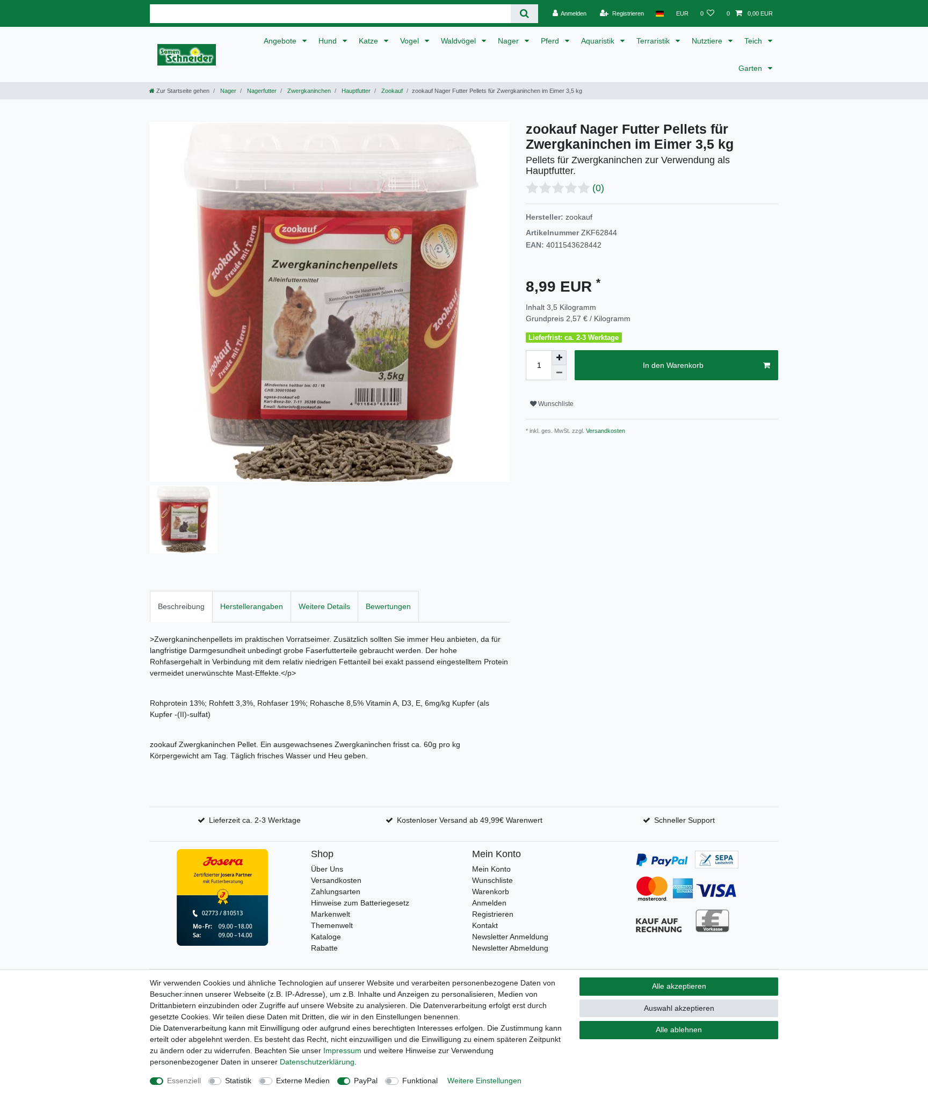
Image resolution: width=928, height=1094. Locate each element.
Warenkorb (490, 891)
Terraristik (654, 41)
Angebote (281, 41)
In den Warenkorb (673, 365)
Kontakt (485, 925)
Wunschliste (555, 404)
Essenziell (184, 1080)
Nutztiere (708, 41)
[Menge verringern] (559, 372)
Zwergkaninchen (308, 91)
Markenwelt (330, 914)
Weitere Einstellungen (484, 1080)
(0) (598, 188)
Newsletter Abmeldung (510, 948)
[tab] (181, 606)
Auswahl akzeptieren (679, 1008)
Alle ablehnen (679, 1029)
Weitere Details (324, 606)
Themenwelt (332, 925)
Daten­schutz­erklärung (317, 1061)
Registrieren (492, 914)
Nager (509, 41)
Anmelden (489, 903)
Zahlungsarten (335, 891)
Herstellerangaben (251, 606)
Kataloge (326, 936)
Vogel (410, 41)
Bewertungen (388, 606)
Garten (751, 68)
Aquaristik (599, 41)
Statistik (238, 1080)
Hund (328, 41)
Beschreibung (181, 606)
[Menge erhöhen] (559, 357)
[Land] (660, 13)
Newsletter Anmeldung (510, 936)
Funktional (420, 1080)
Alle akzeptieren (679, 986)
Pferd (551, 41)
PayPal (366, 1080)
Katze (369, 41)
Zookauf (391, 91)
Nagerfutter (261, 91)
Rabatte (324, 948)
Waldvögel (459, 41)
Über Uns (327, 869)
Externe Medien (303, 1080)
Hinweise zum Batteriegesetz (360, 903)
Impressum (342, 1050)
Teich (754, 41)
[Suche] (524, 13)
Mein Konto (491, 869)
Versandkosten (604, 431)
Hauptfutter (355, 91)
